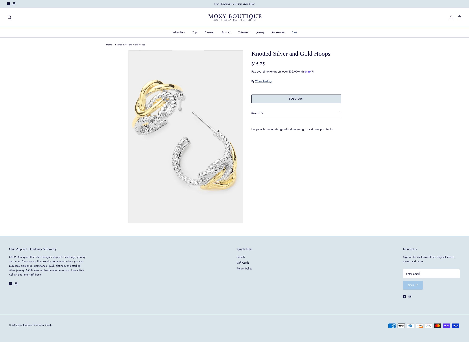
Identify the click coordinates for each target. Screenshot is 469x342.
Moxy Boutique (24, 325)
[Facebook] (8, 3)
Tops (195, 32)
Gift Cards (243, 263)
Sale (294, 32)
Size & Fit (257, 113)
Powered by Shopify (42, 325)
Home (109, 44)
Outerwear (243, 32)
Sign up (413, 285)
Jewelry (260, 32)
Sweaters (210, 32)
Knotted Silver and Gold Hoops (130, 44)
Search (241, 257)
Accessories (278, 32)
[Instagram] (14, 3)
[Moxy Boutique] (234, 17)
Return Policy (244, 269)
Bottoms (226, 32)
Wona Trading (263, 81)
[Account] (451, 17)
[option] (185, 136)
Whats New (179, 32)
